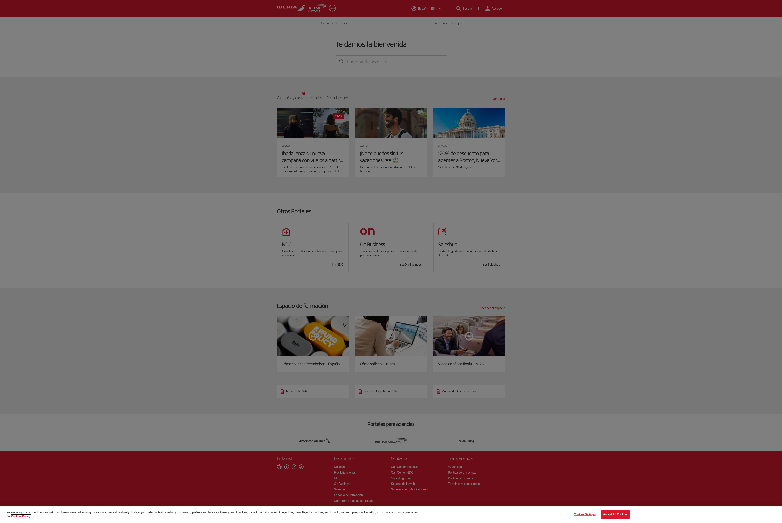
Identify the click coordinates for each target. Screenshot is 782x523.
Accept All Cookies (615, 514)
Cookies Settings (585, 514)
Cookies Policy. (21, 516)
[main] (391, 514)
